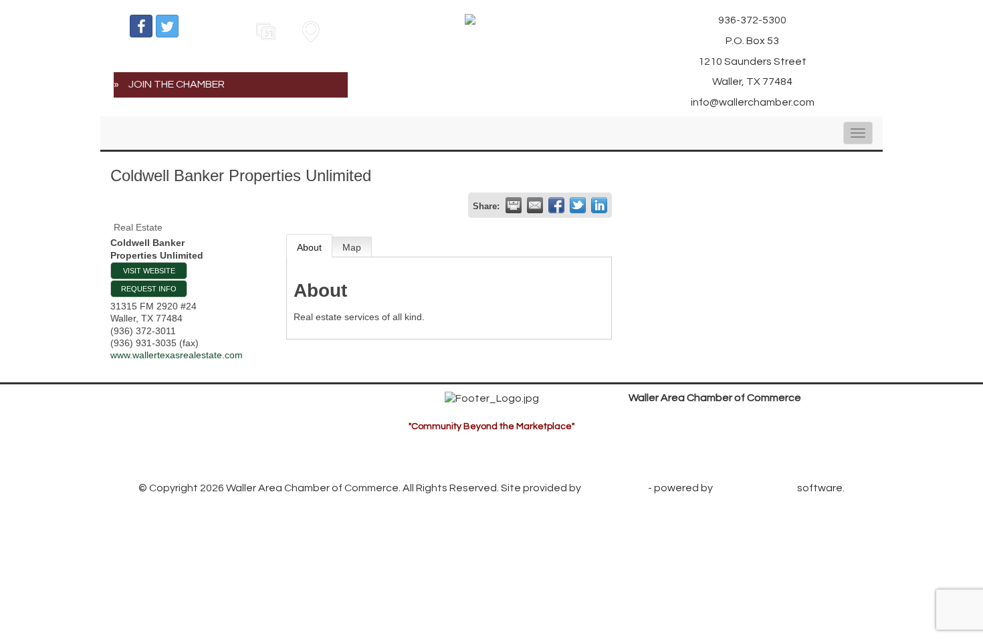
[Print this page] (514, 205)
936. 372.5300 (673, 439)
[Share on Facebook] (556, 205)
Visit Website (149, 271)
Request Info (149, 289)
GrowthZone (614, 488)
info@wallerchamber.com (702, 460)
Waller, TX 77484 (710, 418)
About (309, 247)
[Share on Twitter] (578, 205)
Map (351, 247)
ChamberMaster (755, 488)
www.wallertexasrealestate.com (176, 355)
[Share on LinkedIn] (599, 205)
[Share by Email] (535, 205)
